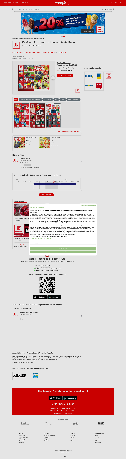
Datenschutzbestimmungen (88, 205)
